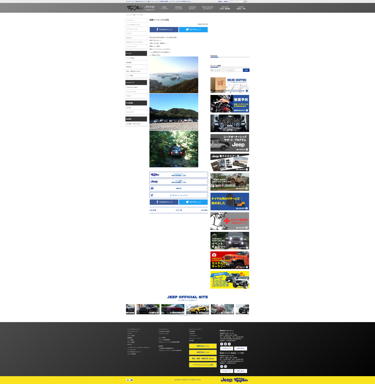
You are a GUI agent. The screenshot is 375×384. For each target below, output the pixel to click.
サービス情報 (130, 58)
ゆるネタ (129, 38)
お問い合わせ (240, 348)
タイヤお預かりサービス (133, 352)
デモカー (129, 96)
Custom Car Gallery (132, 87)
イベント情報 (130, 335)
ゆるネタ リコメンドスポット (134, 42)
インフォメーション (132, 29)
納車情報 (129, 62)
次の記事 (204, 210)
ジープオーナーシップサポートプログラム (138, 347)
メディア (129, 33)
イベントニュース (131, 46)
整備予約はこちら (203, 346)
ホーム (127, 14)
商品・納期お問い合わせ (133, 71)
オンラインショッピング (195, 329)
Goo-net (128, 107)
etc (131, 14)
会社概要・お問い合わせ (133, 123)
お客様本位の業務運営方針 (166, 348)
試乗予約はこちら (203, 352)
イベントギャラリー (163, 329)
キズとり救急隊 (131, 354)
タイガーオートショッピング (179, 195)
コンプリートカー (131, 91)
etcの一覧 (179, 210)
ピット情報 (129, 75)
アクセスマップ (226, 348)
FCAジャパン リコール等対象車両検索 (169, 342)
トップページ (130, 20)
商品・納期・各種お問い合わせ (203, 358)
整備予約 (220, 1)
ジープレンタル (131, 349)
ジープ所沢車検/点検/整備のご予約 (178, 181)
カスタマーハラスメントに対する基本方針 (170, 350)
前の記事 (153, 210)
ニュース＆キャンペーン (133, 24)
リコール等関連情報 (164, 339)
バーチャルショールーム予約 (203, 365)
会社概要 (191, 340)
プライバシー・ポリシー (195, 338)
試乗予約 (226, 1)
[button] (179, 315)
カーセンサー (130, 112)
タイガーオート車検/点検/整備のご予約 (178, 174)
